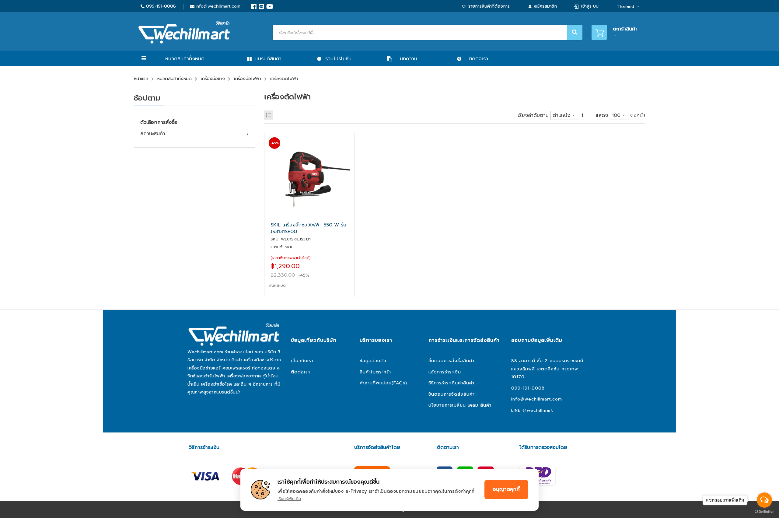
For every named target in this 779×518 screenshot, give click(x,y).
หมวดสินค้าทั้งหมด (184, 58)
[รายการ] (268, 115)
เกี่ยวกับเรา (302, 361)
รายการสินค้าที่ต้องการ (489, 6)
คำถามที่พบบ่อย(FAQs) (383, 383)
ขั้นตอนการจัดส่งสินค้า (451, 394)
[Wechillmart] (184, 32)
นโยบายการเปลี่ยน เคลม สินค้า (459, 405)
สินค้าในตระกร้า (375, 372)
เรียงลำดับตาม (533, 115)
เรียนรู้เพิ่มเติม (289, 499)
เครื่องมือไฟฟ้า (247, 78)
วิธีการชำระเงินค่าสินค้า (451, 383)
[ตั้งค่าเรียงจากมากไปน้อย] (582, 115)
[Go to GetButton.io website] (764, 512)
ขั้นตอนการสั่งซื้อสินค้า (451, 361)
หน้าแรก (141, 78)
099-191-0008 (161, 6)
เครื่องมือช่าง (213, 78)
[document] (389, 489)
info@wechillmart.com (218, 6)
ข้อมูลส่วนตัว (373, 361)
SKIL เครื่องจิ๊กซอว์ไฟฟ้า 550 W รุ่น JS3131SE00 (308, 228)
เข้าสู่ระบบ (590, 6)
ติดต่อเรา (300, 372)
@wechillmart (537, 410)
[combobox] (427, 32)
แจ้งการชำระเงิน (444, 372)
